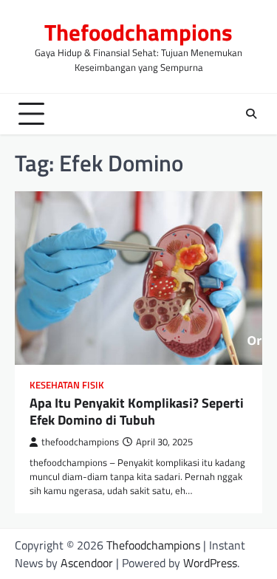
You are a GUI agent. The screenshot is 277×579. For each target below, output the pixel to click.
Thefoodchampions (138, 32)
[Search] (251, 114)
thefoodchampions (80, 442)
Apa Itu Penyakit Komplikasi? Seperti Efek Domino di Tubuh (137, 411)
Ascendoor (87, 563)
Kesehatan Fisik (67, 385)
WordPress (210, 563)
